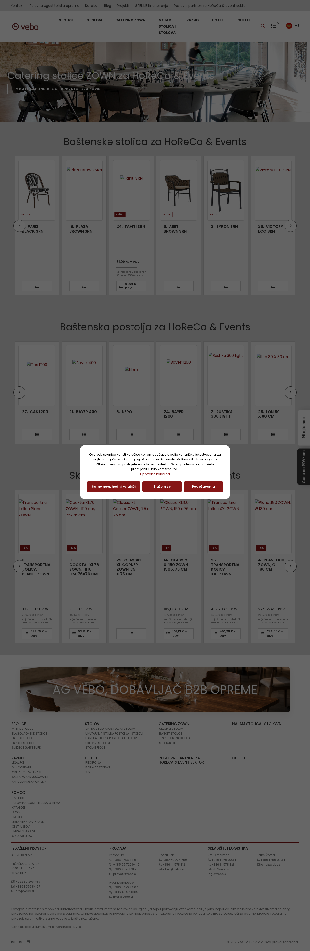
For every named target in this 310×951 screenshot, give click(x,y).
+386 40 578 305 (125, 892)
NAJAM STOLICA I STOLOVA (167, 26)
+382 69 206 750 (27, 882)
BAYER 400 (83, 411)
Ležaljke (18, 762)
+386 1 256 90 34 (223, 860)
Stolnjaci (167, 743)
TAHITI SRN (83, 226)
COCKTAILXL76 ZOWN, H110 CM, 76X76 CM (84, 567)
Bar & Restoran (97, 767)
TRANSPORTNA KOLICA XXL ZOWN (225, 567)
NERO (124, 411)
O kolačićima (22, 836)
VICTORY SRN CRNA (270, 228)
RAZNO (193, 20)
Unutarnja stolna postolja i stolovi (114, 733)
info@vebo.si (24, 891)
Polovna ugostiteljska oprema (54, 5)
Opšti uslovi (21, 826)
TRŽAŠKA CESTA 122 (25, 864)
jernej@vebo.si (270, 864)
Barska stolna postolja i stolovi (111, 738)
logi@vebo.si (217, 874)
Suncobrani (21, 767)
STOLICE (66, 20)
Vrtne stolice (22, 729)
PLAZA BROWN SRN (33, 228)
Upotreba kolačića (155, 474)
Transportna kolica (175, 738)
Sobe (89, 772)
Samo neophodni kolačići (114, 486)
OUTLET (244, 20)
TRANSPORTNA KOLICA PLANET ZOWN (36, 567)
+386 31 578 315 (124, 869)
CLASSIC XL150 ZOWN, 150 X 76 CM (176, 565)
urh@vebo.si (220, 869)
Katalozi (91, 5)
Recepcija (93, 762)
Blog (107, 5)
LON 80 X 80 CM (269, 414)
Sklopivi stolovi (97, 743)
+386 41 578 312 (173, 864)
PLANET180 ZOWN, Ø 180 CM (271, 565)
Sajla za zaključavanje (30, 777)
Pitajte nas (303, 426)
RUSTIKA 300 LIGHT (221, 414)
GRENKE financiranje (151, 5)
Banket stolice (23, 743)
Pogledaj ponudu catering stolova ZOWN (58, 88)
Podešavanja (203, 486)
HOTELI (218, 20)
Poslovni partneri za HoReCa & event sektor (210, 5)
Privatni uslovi (23, 831)
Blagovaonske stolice (29, 733)
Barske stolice (23, 738)
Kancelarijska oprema (29, 782)
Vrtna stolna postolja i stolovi (110, 729)
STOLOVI (95, 20)
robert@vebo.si (173, 869)
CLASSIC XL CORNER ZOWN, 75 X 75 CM (128, 567)
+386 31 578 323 (223, 864)
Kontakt (17, 5)
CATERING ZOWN (130, 20)
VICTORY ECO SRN (223, 228)
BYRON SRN (177, 226)
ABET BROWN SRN (128, 228)
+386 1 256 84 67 (27, 886)
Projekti (123, 5)
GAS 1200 (35, 411)
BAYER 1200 (174, 414)
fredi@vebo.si (122, 897)
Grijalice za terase (27, 772)
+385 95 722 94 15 (126, 864)
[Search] (264, 26)
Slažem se (162, 486)
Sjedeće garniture (26, 747)
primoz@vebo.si (124, 874)
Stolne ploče (95, 747)
